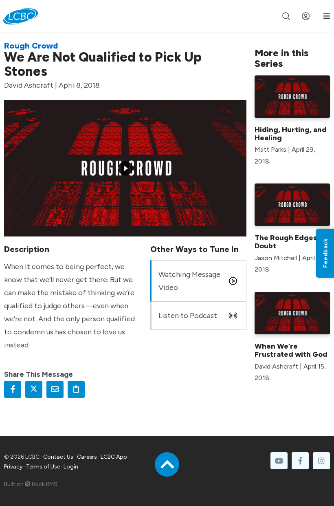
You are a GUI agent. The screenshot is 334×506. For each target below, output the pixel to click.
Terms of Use (43, 466)
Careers (87, 456)
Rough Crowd (31, 46)
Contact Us (58, 456)
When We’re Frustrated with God (291, 350)
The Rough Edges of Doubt (290, 241)
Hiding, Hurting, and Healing (291, 133)
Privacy (13, 466)
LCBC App (114, 456)
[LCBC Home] (20, 16)
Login (71, 466)
